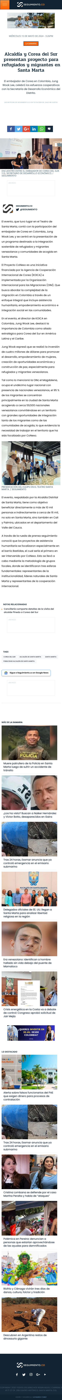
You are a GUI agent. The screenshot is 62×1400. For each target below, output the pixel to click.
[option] (31, 157)
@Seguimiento (28, 209)
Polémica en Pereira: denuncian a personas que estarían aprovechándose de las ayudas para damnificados (29, 1242)
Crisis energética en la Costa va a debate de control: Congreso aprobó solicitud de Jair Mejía (29, 1013)
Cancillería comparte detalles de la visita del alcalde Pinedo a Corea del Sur (29, 610)
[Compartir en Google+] (26, 129)
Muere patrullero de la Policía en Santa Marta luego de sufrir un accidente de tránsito (27, 767)
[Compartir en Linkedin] (34, 129)
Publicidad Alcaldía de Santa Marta (18, 661)
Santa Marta (50, 657)
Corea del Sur (9, 657)
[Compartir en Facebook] (11, 129)
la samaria (30, 43)
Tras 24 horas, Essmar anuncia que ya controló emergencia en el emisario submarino (27, 863)
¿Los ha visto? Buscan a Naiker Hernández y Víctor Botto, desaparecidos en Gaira (29, 815)
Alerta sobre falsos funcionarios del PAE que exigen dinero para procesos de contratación (28, 1096)
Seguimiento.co (24, 206)
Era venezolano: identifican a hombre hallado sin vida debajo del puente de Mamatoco (27, 963)
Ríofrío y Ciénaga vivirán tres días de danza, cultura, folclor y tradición (26, 1290)
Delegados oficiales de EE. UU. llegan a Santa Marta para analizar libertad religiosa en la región (27, 913)
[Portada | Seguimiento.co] (31, 1365)
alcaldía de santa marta (30, 657)
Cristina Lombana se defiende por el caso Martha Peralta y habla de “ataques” (29, 1194)
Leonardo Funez (39, 1397)
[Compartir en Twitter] (18, 129)
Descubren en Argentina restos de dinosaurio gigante (25, 1336)
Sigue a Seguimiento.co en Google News (29, 673)
